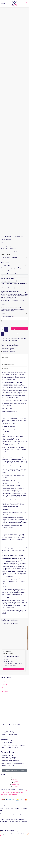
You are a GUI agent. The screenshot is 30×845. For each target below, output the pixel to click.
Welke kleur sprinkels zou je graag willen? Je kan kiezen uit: (14, 284)
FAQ (3, 681)
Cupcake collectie (9, 9)
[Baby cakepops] (13, 638)
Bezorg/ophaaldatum (7, 316)
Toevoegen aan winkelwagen (19, 329)
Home (2, 9)
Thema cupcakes (20, 9)
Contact (4, 688)
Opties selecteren (13, 669)
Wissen (2, 259)
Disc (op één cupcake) (8, 278)
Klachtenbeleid (14, 792)
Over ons (4, 684)
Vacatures (5, 691)
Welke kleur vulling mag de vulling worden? (14, 268)
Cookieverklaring (12, 794)
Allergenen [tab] (5, 361)
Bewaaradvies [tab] (6, 368)
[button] (26, 4)
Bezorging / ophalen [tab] (8, 364)
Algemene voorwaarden (14, 791)
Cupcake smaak (6, 262)
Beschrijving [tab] (5, 357)
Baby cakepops (7, 651)
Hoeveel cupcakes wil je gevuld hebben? (13, 273)
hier (14, 527)
